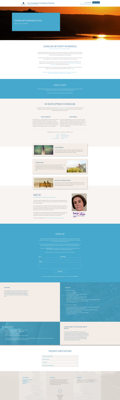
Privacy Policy (60, 397)
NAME (40, 256)
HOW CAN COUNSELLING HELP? (27, 379)
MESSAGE (40, 261)
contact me (72, 68)
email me (82, 379)
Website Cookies (60, 398)
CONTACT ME (25, 383)
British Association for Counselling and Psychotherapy (54, 218)
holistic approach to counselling (62, 108)
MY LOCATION (25, 380)
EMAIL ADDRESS (62, 256)
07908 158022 (91, 382)
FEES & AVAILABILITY (26, 382)
